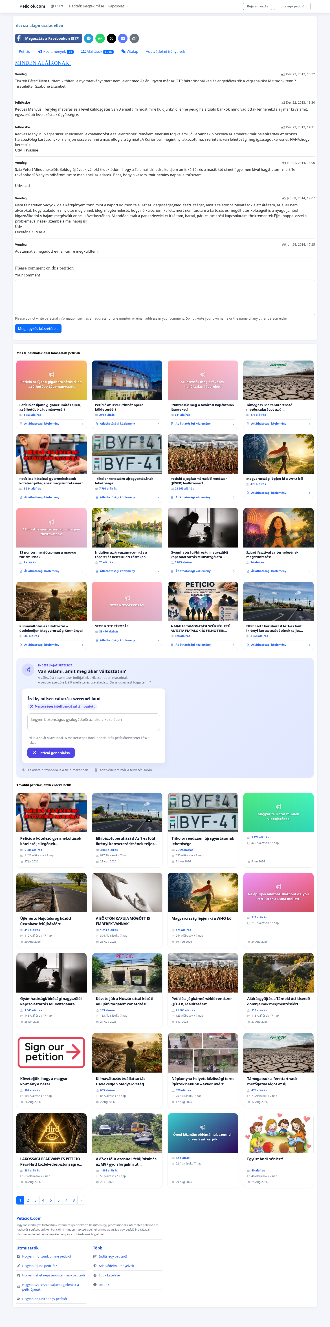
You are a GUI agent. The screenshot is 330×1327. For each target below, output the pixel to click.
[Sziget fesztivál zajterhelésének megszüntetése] (278, 542)
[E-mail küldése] (123, 38)
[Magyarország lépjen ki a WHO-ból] (278, 466)
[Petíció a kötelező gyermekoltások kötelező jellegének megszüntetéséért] (51, 468)
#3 (283, 127)
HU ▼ (59, 6)
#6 (284, 244)
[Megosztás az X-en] (111, 38)
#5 (284, 198)
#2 (283, 102)
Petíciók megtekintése (86, 6)
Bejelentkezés (257, 6)
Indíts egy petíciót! (292, 6)
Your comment (27, 275)
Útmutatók (27, 1248)
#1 (283, 74)
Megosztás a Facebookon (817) (52, 38)
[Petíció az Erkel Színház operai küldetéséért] (127, 395)
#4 (284, 162)
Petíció (24, 51)
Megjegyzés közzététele (38, 328)
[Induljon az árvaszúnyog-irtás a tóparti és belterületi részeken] (127, 542)
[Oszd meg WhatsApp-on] (100, 38)
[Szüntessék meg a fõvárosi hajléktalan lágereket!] (203, 395)
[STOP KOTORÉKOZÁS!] (127, 614)
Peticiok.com (32, 6)
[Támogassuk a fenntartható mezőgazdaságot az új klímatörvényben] (278, 395)
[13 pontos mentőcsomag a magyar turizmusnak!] (51, 542)
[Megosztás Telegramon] (88, 38)
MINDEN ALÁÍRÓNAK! (43, 63)
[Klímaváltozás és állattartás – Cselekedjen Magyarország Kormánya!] (51, 616)
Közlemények (57, 51)
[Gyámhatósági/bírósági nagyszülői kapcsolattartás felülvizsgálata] (203, 542)
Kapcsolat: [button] (116, 6)
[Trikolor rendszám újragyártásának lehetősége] (127, 468)
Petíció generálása (54, 752)
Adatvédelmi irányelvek (165, 51)
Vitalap (132, 51)
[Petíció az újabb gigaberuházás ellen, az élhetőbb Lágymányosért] (51, 395)
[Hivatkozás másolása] (134, 38)
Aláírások (99, 51)
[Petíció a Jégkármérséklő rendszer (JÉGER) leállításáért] (203, 468)
